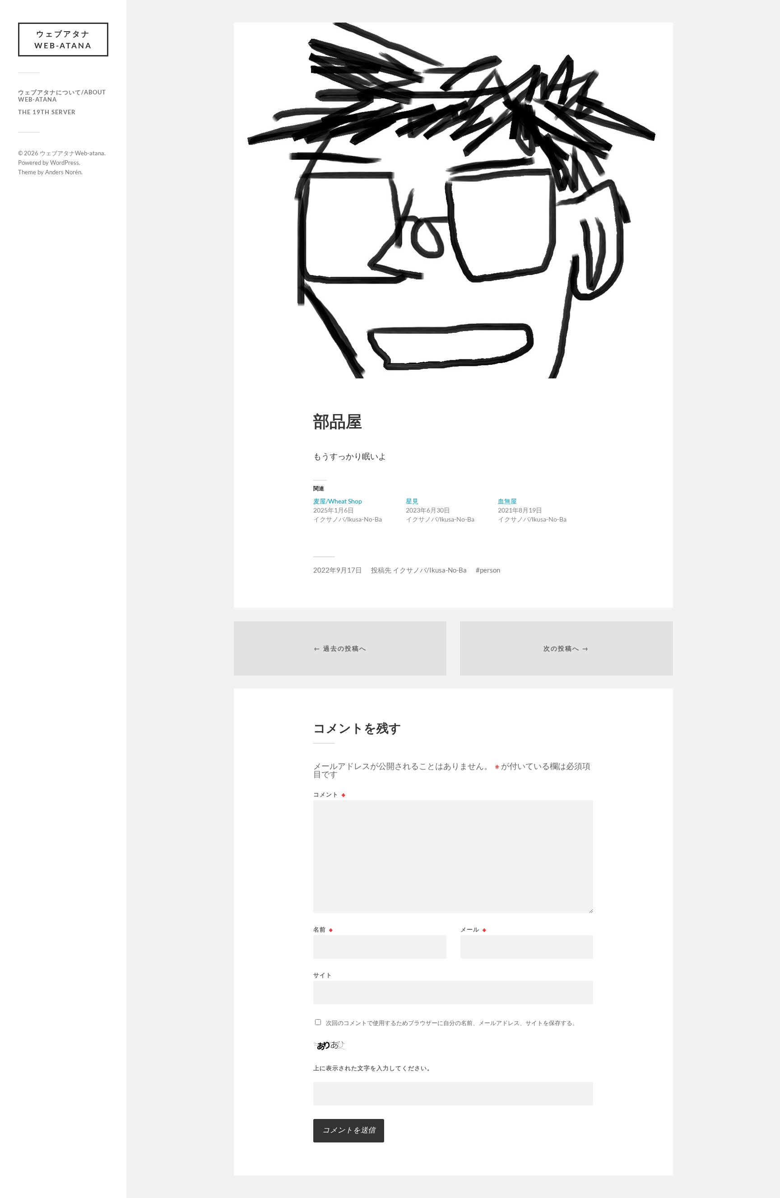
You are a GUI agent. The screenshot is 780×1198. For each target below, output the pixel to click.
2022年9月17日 (337, 570)
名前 (323, 929)
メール (473, 929)
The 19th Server (47, 112)
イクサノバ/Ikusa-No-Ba (430, 570)
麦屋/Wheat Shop (337, 501)
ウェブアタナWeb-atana (63, 39)
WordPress (64, 162)
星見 (412, 501)
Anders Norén (63, 172)
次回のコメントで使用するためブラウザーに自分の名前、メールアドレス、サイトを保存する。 (452, 1022)
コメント (329, 794)
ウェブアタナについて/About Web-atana (62, 96)
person (490, 570)
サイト (322, 974)
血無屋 (507, 501)
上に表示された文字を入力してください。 (373, 1068)
